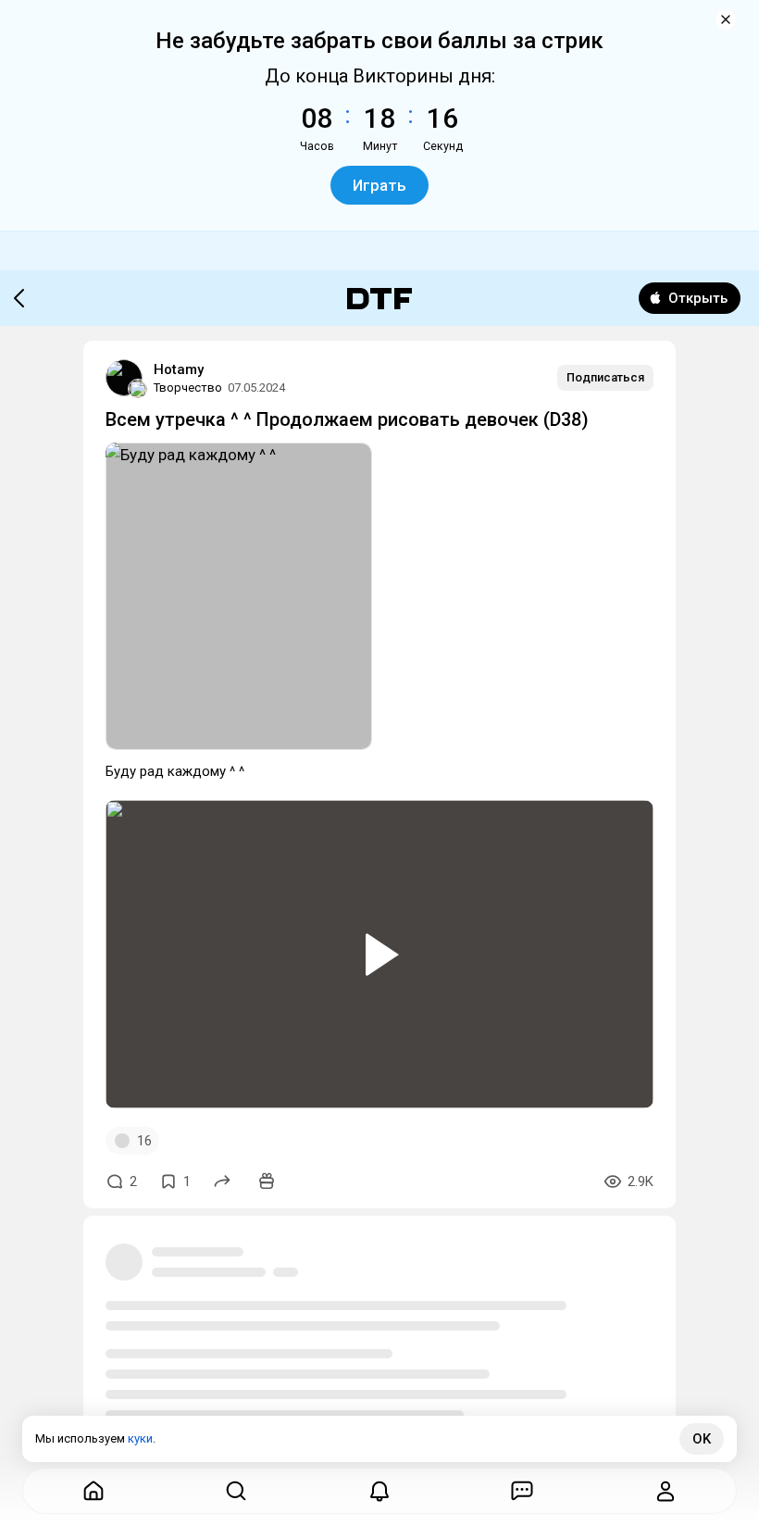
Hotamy (179, 369)
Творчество (188, 387)
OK (701, 1439)
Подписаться (605, 377)
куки (140, 1438)
